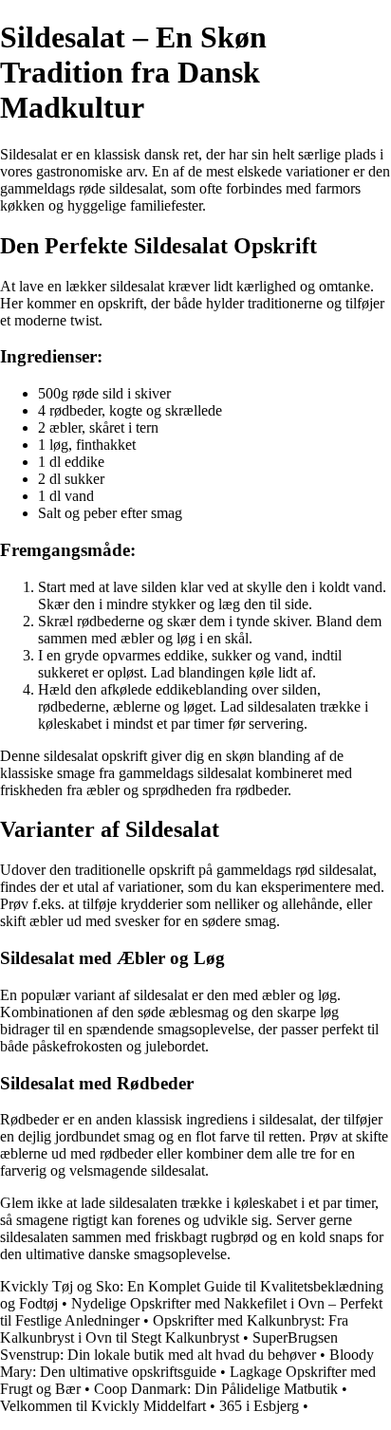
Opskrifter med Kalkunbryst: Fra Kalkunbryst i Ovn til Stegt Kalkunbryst (174, 1329)
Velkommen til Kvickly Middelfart (103, 1406)
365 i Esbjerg (259, 1406)
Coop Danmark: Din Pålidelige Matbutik (216, 1389)
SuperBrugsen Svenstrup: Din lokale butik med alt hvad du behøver (169, 1346)
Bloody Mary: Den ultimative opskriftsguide (187, 1363)
